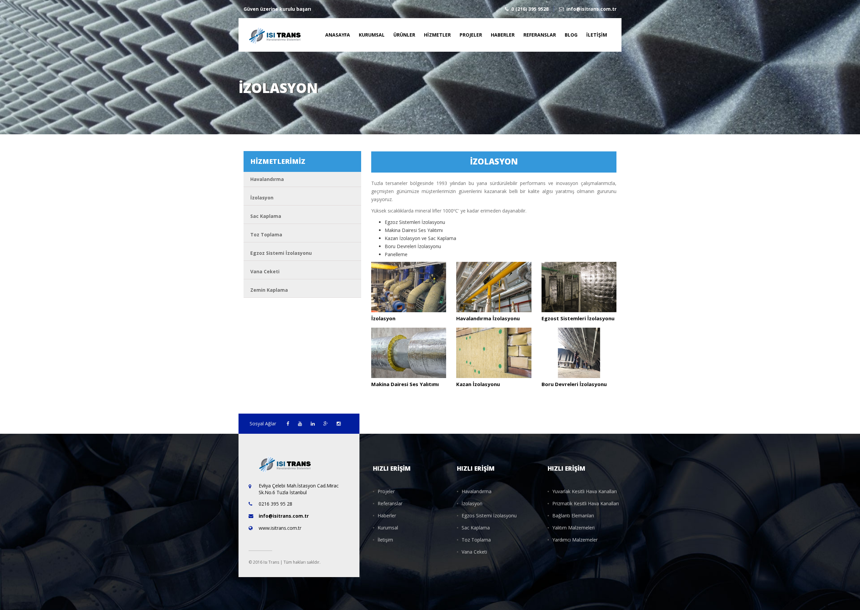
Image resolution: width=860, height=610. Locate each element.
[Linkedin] (313, 423)
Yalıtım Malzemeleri (573, 527)
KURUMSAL (372, 35)
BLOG (571, 35)
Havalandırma (267, 179)
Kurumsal (388, 527)
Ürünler (404, 35)
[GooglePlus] (326, 423)
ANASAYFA (337, 35)
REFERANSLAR (539, 35)
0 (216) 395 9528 (530, 9)
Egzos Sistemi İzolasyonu (489, 515)
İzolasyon (261, 197)
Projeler (471, 35)
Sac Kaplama (265, 216)
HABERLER (503, 35)
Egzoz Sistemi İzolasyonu (281, 253)
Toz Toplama (266, 234)
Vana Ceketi (265, 271)
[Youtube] (300, 423)
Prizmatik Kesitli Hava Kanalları (585, 503)
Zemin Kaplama (269, 290)
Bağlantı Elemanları (573, 515)
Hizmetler (437, 35)
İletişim (385, 539)
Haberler (387, 515)
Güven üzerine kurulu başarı (277, 9)
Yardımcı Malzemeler (575, 539)
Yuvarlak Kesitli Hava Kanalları (584, 491)
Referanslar (390, 503)
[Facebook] (289, 423)
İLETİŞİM (596, 35)
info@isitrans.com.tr (591, 9)
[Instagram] (339, 423)
